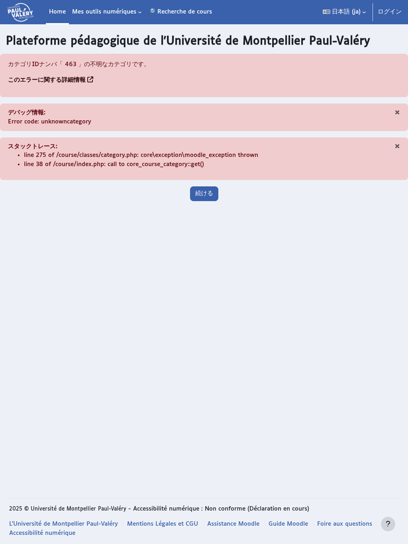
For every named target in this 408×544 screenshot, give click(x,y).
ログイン (390, 12)
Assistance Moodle (233, 524)
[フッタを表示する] (388, 524)
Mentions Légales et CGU (162, 524)
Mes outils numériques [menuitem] (104, 12)
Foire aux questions (344, 524)
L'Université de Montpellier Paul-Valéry (63, 524)
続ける (204, 193)
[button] (344, 12)
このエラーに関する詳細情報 (47, 80)
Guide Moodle (288, 524)
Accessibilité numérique (42, 533)
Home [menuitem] (57, 12)
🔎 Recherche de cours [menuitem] (180, 12)
